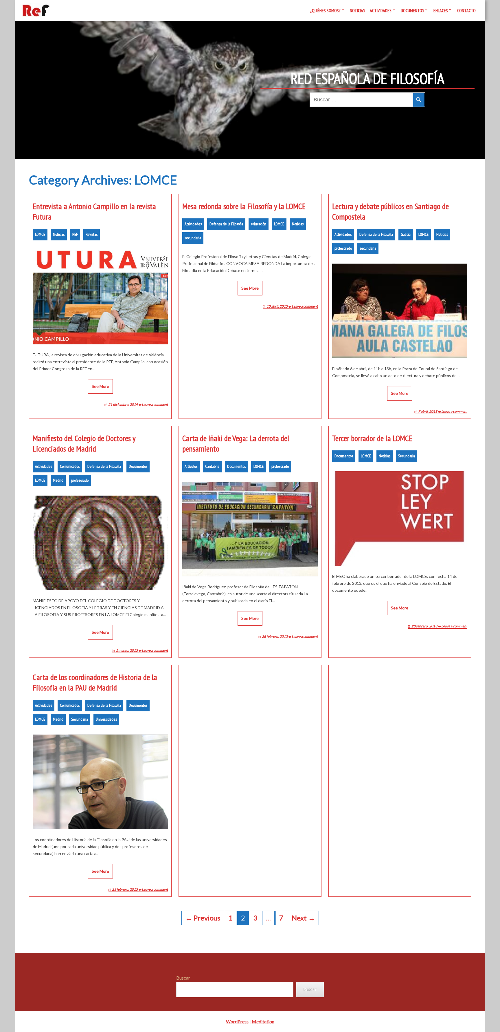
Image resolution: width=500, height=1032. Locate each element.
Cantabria (212, 466)
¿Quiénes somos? (325, 10)
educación (258, 224)
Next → (303, 918)
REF (75, 234)
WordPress (237, 1021)
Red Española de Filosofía (367, 78)
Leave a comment (155, 404)
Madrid (58, 480)
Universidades (106, 719)
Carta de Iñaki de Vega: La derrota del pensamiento (235, 443)
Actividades (380, 10)
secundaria (193, 237)
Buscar (183, 977)
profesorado (343, 248)
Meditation (263, 1021)
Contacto (466, 10)
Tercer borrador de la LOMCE (372, 438)
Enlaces (440, 10)
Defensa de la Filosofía (226, 224)
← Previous (202, 918)
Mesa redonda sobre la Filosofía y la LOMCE (244, 206)
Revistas (92, 234)
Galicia (406, 234)
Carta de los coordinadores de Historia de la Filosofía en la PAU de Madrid (95, 682)
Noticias (357, 10)
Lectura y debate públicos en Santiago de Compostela (390, 211)
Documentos (412, 10)
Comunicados (70, 466)
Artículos (191, 466)
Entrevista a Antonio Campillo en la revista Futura (94, 211)
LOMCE (40, 234)
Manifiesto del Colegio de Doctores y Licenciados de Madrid (84, 443)
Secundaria (406, 456)
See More (100, 386)
